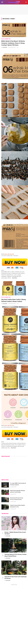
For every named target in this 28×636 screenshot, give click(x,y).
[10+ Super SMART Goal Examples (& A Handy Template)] (5, 484)
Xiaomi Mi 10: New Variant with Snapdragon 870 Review (16, 577)
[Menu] (2, 2)
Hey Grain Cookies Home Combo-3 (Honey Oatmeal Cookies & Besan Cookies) (13, 300)
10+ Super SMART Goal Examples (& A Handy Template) (18, 484)
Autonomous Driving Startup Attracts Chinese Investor (16, 498)
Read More (14, 277)
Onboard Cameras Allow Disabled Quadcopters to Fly (17, 506)
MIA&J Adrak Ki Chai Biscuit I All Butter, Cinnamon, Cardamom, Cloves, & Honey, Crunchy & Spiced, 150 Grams (13, 43)
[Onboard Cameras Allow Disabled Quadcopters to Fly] (5, 507)
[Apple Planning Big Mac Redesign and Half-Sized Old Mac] (5, 492)
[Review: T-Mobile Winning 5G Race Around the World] (14, 523)
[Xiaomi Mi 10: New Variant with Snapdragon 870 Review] (14, 568)
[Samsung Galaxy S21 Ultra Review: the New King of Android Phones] (14, 545)
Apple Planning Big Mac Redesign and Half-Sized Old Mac (17, 491)
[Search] (26, 2)
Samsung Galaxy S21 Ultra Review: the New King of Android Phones (15, 555)
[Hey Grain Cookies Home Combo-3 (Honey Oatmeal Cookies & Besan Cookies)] (14, 288)
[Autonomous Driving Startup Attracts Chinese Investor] (5, 499)
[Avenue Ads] (14, 2)
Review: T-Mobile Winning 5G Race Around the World (15, 533)
